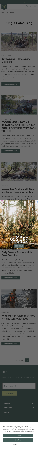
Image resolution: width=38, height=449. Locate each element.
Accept (18, 435)
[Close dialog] (37, 202)
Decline (18, 440)
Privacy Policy (29, 431)
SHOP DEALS (19, 246)
